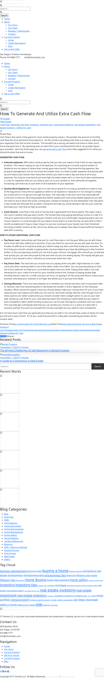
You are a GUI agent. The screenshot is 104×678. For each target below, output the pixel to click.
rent (88, 596)
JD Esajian (5, 118)
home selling (79, 580)
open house (70, 586)
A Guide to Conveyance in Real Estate (21, 360)
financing (71, 575)
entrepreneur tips (55, 575)
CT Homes (24, 347)
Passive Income (11, 550)
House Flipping (11, 538)
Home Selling (10, 535)
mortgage (60, 585)
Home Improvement (14, 529)
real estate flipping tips (31, 591)
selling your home (26, 604)
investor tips (42, 586)
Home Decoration (12, 526)
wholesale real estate (50, 605)
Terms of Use (67, 676)
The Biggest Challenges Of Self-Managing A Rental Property (35, 350)
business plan (34, 571)
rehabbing (50, 596)
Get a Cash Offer (12, 49)
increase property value (95, 580)
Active (11, 40)
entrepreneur (15, 575)
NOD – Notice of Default (15, 547)
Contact (12, 34)
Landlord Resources (13, 541)
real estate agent (15, 590)
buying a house (75, 571)
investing (34, 124)
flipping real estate (87, 575)
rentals (54, 600)
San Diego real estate (85, 599)
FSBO (6, 520)
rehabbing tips (80, 595)
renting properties (65, 600)
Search (97, 366)
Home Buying (10, 523)
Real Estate (6, 121)
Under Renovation (17, 43)
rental (93, 596)
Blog (6, 514)
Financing (8, 517)
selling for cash (23, 127)
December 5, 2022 (9, 347)
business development (13, 571)
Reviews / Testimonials (19, 31)
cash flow (5, 124)
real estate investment (85, 124)
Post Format (10, 553)
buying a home (55, 570)
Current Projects (12, 37)
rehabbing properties (64, 595)
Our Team (13, 28)
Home (7, 19)
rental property (20, 599)
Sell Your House (11, 655)
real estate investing (63, 124)
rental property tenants (40, 600)
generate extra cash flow (55, 149)
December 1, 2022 (9, 357)
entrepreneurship (34, 575)
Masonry (8, 544)
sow (38, 604)
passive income (80, 586)
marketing (51, 586)
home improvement (58, 580)
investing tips (46, 124)
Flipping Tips (7, 580)
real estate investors (32, 595)
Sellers (7, 559)
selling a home (8, 604)
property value (91, 586)
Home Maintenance (13, 532)
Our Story (13, 25)
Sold (10, 46)
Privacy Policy (52, 676)
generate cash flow (20, 124)
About (7, 22)
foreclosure (20, 580)
